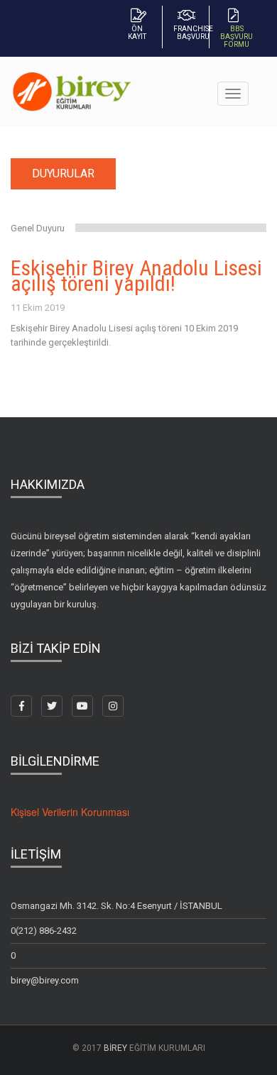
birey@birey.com (45, 980)
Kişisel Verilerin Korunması (70, 812)
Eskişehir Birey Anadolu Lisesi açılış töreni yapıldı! (136, 276)
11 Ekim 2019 (38, 307)
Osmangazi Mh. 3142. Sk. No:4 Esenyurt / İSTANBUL (116, 905)
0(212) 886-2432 (44, 930)
